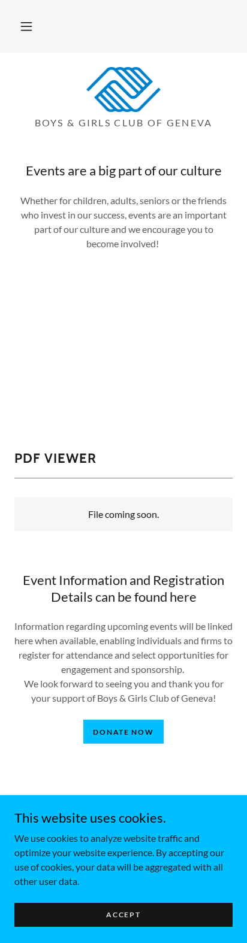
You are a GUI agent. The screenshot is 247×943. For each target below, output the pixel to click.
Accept (123, 914)
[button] (26, 26)
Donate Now (123, 731)
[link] (123, 89)
